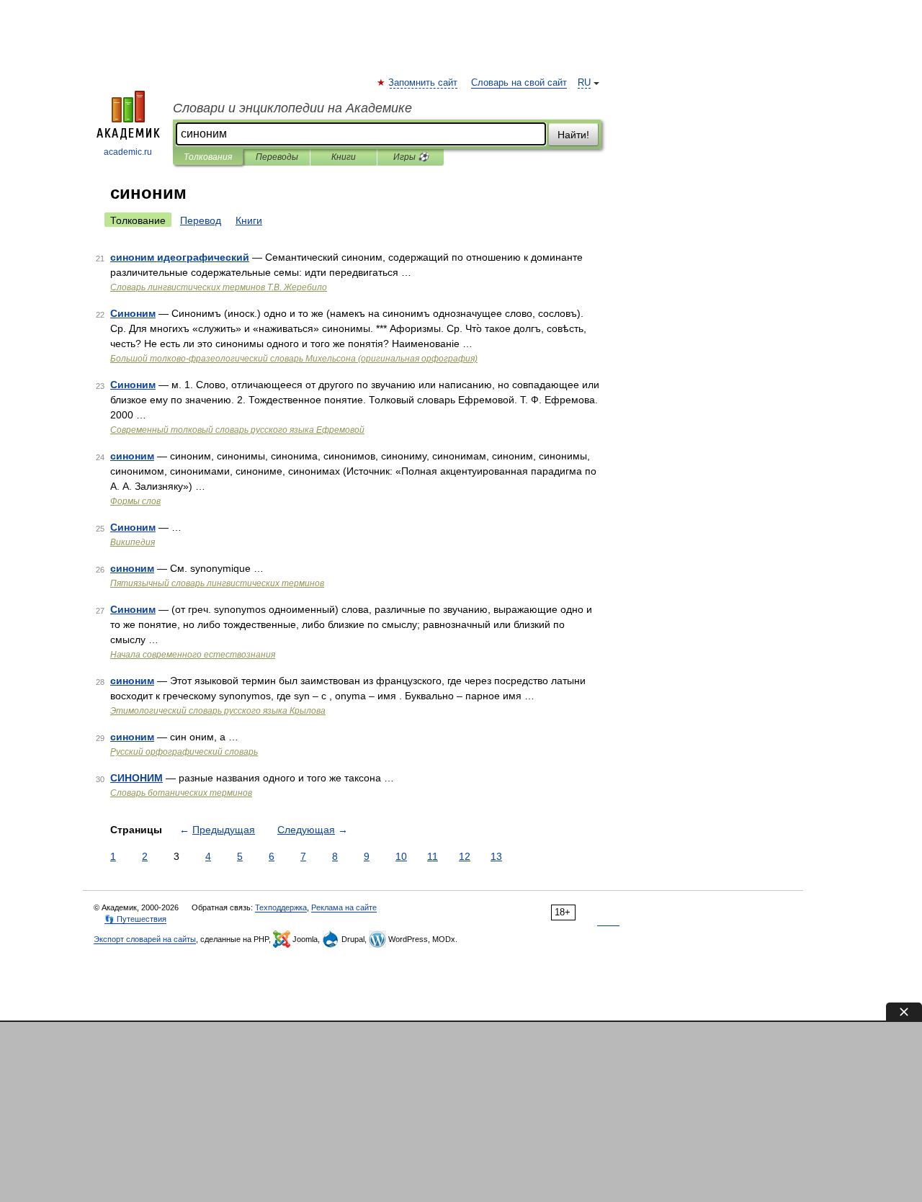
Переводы (277, 157)
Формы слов (135, 501)
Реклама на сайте (344, 907)
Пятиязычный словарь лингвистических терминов (217, 583)
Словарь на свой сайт (519, 83)
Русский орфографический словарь (184, 752)
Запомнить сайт (423, 83)
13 (496, 856)
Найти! (573, 134)
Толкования (208, 157)
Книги (343, 157)
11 (432, 856)
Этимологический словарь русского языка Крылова (218, 711)
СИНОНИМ (136, 778)
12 (464, 856)
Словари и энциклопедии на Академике (292, 108)
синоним (132, 456)
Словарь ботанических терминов (181, 793)
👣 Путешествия (135, 919)
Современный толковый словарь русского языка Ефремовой (237, 430)
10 (401, 856)
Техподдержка (281, 907)
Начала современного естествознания (192, 655)
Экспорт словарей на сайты (145, 939)
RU (584, 83)
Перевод (200, 220)
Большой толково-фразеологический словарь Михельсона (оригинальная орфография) (294, 359)
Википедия (132, 542)
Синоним (133, 313)
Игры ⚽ (411, 157)
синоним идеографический (179, 257)
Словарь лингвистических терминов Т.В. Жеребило (218, 287)
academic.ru (128, 152)
